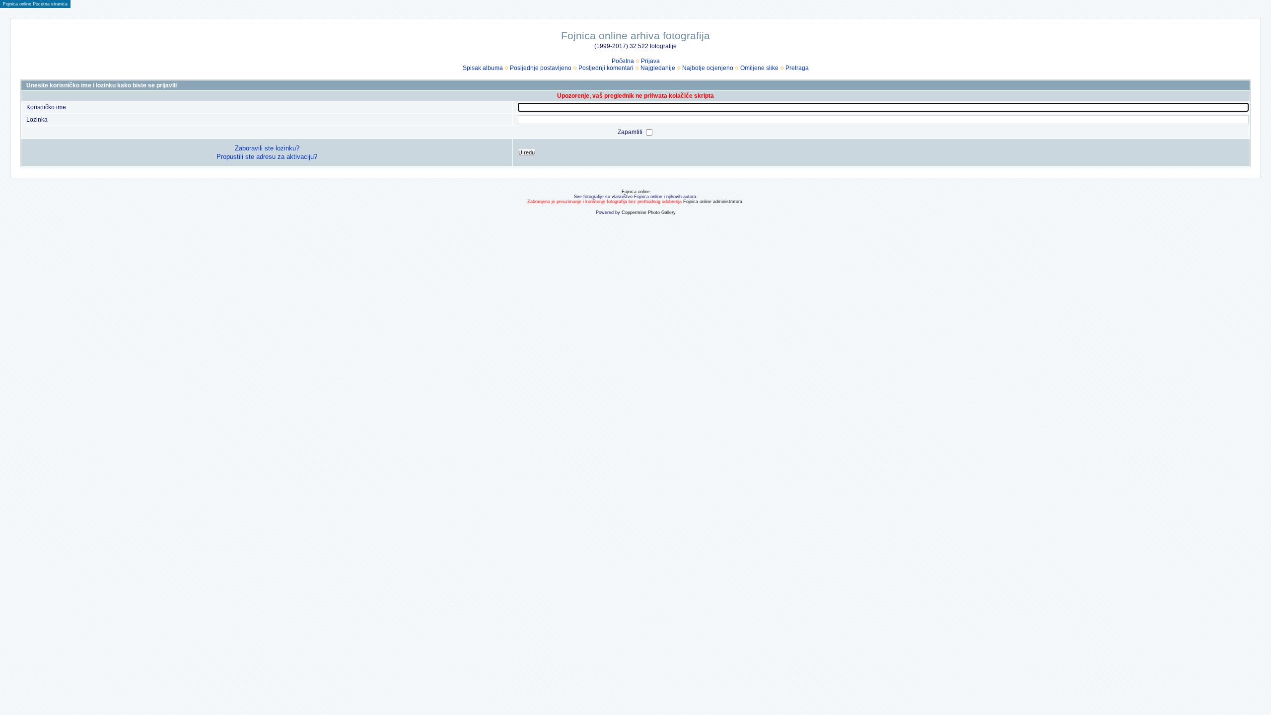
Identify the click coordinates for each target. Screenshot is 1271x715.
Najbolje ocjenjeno (707, 68)
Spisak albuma (483, 68)
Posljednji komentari (606, 68)
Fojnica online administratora (712, 201)
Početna (623, 61)
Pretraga (797, 68)
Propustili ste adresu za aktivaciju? (266, 156)
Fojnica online (636, 191)
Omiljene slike (759, 68)
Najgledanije (657, 68)
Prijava (650, 61)
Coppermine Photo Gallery (649, 212)
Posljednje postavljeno (540, 68)
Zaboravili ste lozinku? (267, 148)
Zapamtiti (631, 132)
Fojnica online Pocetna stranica (35, 3)
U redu (526, 152)
